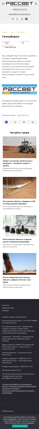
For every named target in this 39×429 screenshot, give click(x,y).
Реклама (5, 310)
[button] (6, 122)
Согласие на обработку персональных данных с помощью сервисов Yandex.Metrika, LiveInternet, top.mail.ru (19, 386)
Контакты (5, 305)
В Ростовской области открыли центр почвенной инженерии (17, 240)
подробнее (12, 419)
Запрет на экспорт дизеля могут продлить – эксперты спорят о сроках (17, 163)
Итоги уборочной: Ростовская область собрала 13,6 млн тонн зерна (17, 280)
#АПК (6, 93)
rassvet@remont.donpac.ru (19, 14)
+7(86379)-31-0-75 (19, 9)
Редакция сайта (8, 308)
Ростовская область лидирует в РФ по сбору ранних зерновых (19, 202)
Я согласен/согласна (20, 426)
